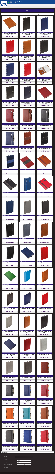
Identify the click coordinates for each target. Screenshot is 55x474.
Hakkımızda (5, 459)
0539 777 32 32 (13, 2)
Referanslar (5, 461)
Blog (4, 466)
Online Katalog (6, 462)
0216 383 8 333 (13, 1)
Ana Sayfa (5, 456)
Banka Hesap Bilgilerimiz (8, 464)
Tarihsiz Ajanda (28, 14)
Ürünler (4, 457)
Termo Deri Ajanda (18, 14)
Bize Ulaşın (5, 467)
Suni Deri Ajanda (37, 14)
